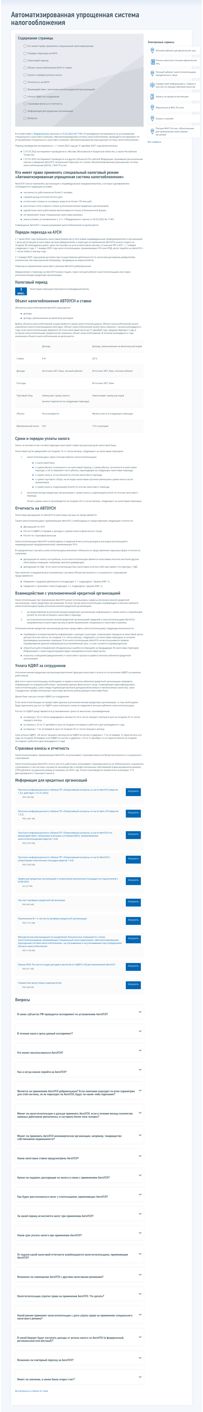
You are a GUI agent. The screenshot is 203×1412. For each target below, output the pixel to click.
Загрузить (133, 790)
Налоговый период (38, 60)
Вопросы (32, 118)
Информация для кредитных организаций (50, 111)
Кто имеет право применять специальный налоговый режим (60, 46)
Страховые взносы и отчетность (45, 103)
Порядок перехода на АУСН (42, 53)
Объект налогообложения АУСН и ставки (50, 67)
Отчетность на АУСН (38, 82)
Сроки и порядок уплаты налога (45, 74)
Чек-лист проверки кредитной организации (41, 900)
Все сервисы (154, 141)
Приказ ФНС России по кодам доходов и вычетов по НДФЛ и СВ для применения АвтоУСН (66, 964)
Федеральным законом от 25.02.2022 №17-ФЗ (58, 133)
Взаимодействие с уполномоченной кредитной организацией (61, 89)
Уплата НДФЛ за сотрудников (43, 96)
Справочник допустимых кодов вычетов (39, 982)
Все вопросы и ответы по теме (31, 1390)
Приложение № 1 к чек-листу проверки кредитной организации (52, 918)
